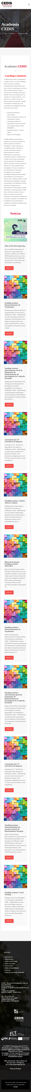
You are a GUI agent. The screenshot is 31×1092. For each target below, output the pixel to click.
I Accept (15, 1086)
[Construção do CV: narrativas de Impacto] (15, 748)
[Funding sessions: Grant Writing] (15, 876)
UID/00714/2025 (22, 1055)
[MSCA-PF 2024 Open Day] (15, 230)
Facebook (14, 972)
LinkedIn (21, 972)
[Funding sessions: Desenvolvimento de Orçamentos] (15, 287)
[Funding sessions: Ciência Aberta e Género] (15, 484)
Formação (12, 33)
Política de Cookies (10, 963)
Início (5, 33)
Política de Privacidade (11, 961)
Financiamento (9, 959)
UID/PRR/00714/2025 (15, 1056)
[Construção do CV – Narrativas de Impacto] (15, 423)
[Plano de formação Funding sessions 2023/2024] (15, 546)
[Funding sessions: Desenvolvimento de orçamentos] (15, 611)
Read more (9, 268)
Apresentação (8, 957)
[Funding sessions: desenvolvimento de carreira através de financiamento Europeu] (15, 809)
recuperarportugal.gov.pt (16, 1064)
